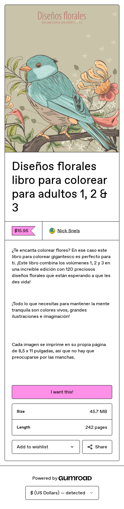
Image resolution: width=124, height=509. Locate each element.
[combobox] (46, 447)
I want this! (62, 392)
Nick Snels (68, 230)
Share (101, 447)
